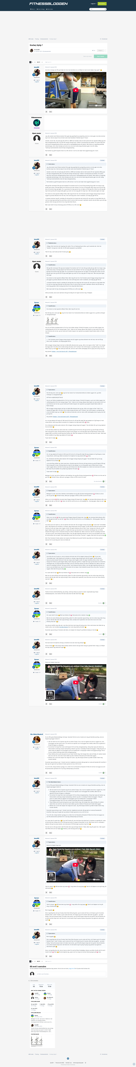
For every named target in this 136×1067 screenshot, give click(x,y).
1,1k (35, 315)
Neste (38, 62)
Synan (36, 302)
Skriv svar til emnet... (43, 974)
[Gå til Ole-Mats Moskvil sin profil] (36, 739)
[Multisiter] (46, 112)
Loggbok (37, 81)
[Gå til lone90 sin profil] (31, 50)
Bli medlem (102, 3)
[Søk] (105, 9)
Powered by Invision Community (68, 1064)
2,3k (35, 747)
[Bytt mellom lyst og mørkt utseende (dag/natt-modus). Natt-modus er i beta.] (85, 1062)
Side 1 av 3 (48, 62)
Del (94, 50)
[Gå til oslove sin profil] (32, 998)
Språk (51, 1062)
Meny (33, 9)
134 (36, 80)
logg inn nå (72, 968)
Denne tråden (99, 9)
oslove (36, 997)
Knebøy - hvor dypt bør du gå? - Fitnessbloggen (64, 351)
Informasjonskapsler (78, 1062)
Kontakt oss (69, 1062)
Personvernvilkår (60, 1062)
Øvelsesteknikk (47, 51)
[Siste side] (42, 62)
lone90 (38, 49)
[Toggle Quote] (47, 164)
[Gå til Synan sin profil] (36, 307)
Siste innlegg (41, 9)
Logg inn (93, 3)
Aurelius (100, 603)
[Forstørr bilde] (101, 70)
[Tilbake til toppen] (68, 1058)
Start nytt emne (87, 56)
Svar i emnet (100, 56)
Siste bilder (50, 9)
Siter (50, 111)
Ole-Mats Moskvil (98, 481)
